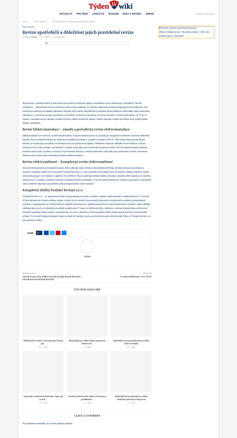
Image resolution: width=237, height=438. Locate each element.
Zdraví (150, 13)
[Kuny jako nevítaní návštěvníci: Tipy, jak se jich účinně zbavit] (43, 371)
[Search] (192, 14)
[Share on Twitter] (52, 233)
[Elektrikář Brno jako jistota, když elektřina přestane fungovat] (131, 371)
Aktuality (65, 13)
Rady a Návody (132, 13)
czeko (34, 37)
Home (24, 22)
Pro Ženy (82, 13)
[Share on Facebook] (46, 233)
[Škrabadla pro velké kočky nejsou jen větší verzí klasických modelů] (87, 316)
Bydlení (113, 13)
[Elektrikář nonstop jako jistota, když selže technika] (131, 316)
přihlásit (68, 423)
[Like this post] (40, 233)
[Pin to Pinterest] (58, 233)
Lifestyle (98, 13)
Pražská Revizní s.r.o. (32, 196)
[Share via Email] (64, 233)
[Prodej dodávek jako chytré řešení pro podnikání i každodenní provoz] (87, 371)
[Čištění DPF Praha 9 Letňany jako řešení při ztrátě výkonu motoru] (43, 316)
